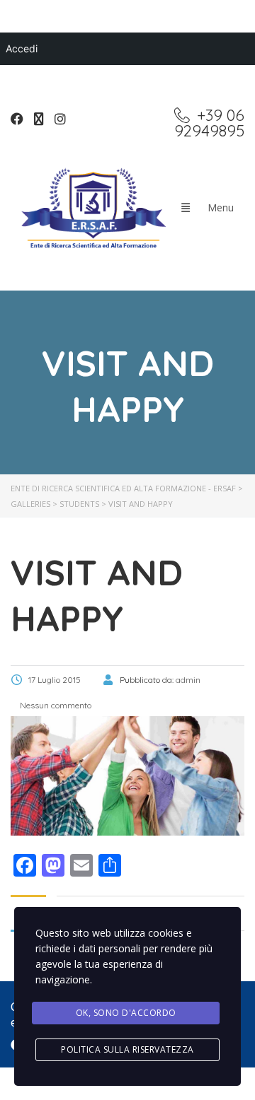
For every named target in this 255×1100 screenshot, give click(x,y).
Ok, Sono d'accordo (126, 1013)
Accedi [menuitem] (22, 48)
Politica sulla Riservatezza (127, 1049)
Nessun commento (54, 705)
